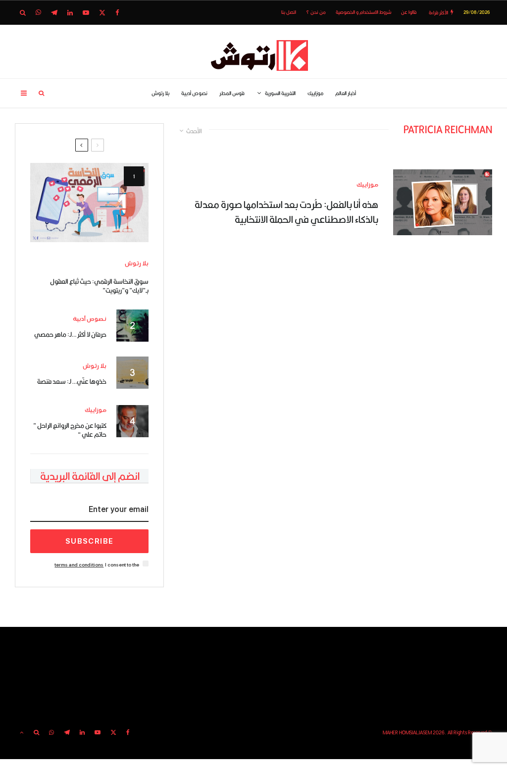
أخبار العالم (345, 93)
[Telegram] (54, 12)
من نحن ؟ (316, 12)
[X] (102, 12)
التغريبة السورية (280, 93)
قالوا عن (408, 12)
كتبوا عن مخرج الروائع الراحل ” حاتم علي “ (69, 430)
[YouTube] (86, 12)
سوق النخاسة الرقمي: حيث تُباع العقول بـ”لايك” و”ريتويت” (99, 286)
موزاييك (315, 93)
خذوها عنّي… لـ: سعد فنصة (71, 381)
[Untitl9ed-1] (89, 202)
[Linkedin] (70, 12)
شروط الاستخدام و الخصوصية (363, 12)
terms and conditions (78, 565)
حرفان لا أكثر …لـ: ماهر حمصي (70, 334)
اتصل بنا (288, 12)
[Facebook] (117, 12)
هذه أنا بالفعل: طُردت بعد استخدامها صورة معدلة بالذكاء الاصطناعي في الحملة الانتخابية (286, 211)
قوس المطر (232, 93)
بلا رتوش (160, 93)
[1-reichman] (442, 202)
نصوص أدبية (194, 93)
